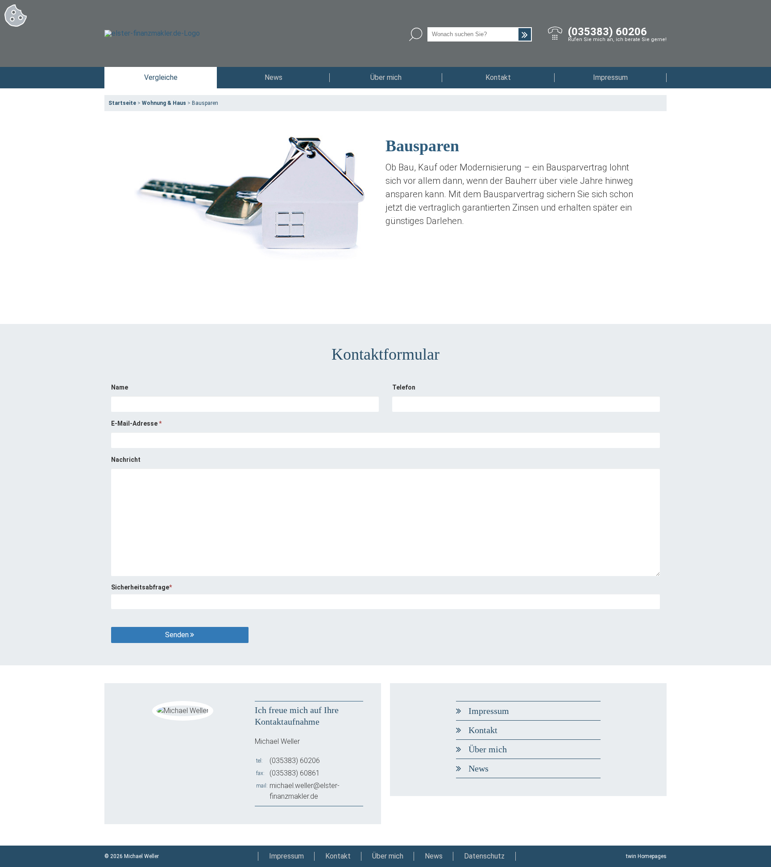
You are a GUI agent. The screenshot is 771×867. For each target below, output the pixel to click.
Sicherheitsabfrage (141, 587)
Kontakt (498, 77)
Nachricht (126, 459)
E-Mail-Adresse (136, 423)
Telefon (403, 387)
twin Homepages (646, 856)
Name (119, 387)
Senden (177, 635)
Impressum (610, 77)
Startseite (122, 103)
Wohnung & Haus (164, 103)
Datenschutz (484, 856)
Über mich (386, 77)
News (273, 77)
